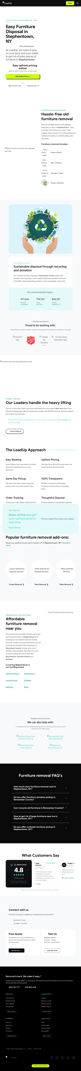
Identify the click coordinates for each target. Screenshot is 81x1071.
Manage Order (11, 1036)
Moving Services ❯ (55, 748)
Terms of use (37, 1049)
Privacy (30, 1049)
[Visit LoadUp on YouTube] (68, 1057)
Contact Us (9, 1031)
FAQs (42, 1022)
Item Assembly (10, 1004)
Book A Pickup (15, 527)
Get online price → (22, 76)
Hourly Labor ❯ (26, 748)
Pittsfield (27, 680)
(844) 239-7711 (14, 987)
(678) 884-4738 (52, 950)
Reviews (8, 1028)
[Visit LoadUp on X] (62, 1057)
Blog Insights (45, 1031)
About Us (8, 1022)
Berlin (26, 687)
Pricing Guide (45, 1025)
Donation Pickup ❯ (25, 739)
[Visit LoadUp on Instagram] (57, 1057)
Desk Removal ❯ (41, 584)
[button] (40, 787)
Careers (43, 998)
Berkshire (9, 687)
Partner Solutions (46, 1004)
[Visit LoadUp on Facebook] (51, 1057)
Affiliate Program (46, 1006)
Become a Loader (46, 1001)
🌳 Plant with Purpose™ (40, 1066)
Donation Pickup (10, 1001)
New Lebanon (29, 674)
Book (70, 3)
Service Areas (11, 1011)
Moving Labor (10, 1006)
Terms (48, 729)
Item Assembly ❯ (55, 739)
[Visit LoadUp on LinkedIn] (73, 1057)
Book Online (46, 1036)
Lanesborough (11, 680)
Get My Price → (16, 950)
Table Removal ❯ (66, 584)
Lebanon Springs (12, 674)
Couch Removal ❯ (16, 584)
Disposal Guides (46, 1028)
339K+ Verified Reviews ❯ (26, 46)
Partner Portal (47, 1011)
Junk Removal (10, 998)
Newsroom (9, 1025)
